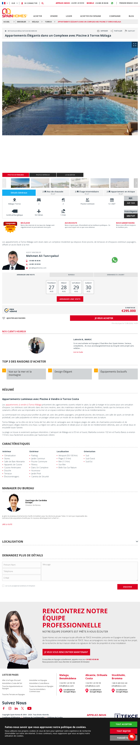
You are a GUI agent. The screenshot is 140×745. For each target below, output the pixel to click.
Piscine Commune (87, 204)
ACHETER (37, 16)
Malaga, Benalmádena (67, 676)
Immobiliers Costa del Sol (12, 683)
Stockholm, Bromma (119, 676)
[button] (136, 183)
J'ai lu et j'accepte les (20, 586)
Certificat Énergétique (14, 215)
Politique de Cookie (55, 717)
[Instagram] (9, 708)
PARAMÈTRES (123, 738)
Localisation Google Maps (70, 691)
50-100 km (39, 215)
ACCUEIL (6, 22)
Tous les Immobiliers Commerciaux (37, 690)
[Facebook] (3, 708)
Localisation (63, 451)
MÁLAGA (35, 22)
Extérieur (34, 451)
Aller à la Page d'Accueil (11, 680)
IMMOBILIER (21, 22)
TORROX (48, 22)
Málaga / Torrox (14, 204)
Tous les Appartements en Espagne (12, 687)
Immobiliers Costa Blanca (39, 683)
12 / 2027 (111, 204)
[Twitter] (22, 708)
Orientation (89, 451)
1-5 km (63, 215)
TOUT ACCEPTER (124, 724)
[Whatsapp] (114, 260)
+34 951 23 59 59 (34, 264)
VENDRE (54, 16)
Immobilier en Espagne (38, 680)
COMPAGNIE (115, 16)
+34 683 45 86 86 (34, 261)
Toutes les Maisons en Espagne (41, 686)
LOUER (69, 16)
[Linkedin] (16, 708)
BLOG (131, 16)
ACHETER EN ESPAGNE (90, 16)
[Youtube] (29, 708)
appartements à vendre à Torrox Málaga (23, 404)
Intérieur (6, 451)
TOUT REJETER (124, 731)
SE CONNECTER (30, 3)
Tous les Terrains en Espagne (13, 694)
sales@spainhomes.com (37, 268)
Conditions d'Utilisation (27, 586)
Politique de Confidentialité (33, 717)
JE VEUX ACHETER (104, 318)
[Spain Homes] (14, 12)
